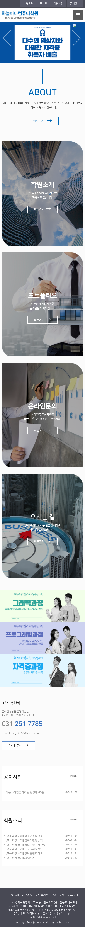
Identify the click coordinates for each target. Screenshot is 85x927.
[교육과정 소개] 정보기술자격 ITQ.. (26, 844)
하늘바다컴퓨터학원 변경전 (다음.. (26, 792)
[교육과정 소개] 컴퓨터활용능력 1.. (26, 840)
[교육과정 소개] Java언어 (20, 857)
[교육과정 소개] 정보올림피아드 (24, 853)
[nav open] (78, 15)
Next (77, 37)
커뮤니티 (73, 895)
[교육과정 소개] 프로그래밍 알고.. (25, 848)
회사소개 (40, 121)
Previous (7, 37)
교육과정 (27, 895)
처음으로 (28, 3)
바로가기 (40, 209)
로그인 (43, 3)
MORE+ (73, 776)
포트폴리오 (41, 895)
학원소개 (13, 895)
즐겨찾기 (75, 3)
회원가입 (58, 3)
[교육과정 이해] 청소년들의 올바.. (25, 835)
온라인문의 (16, 745)
